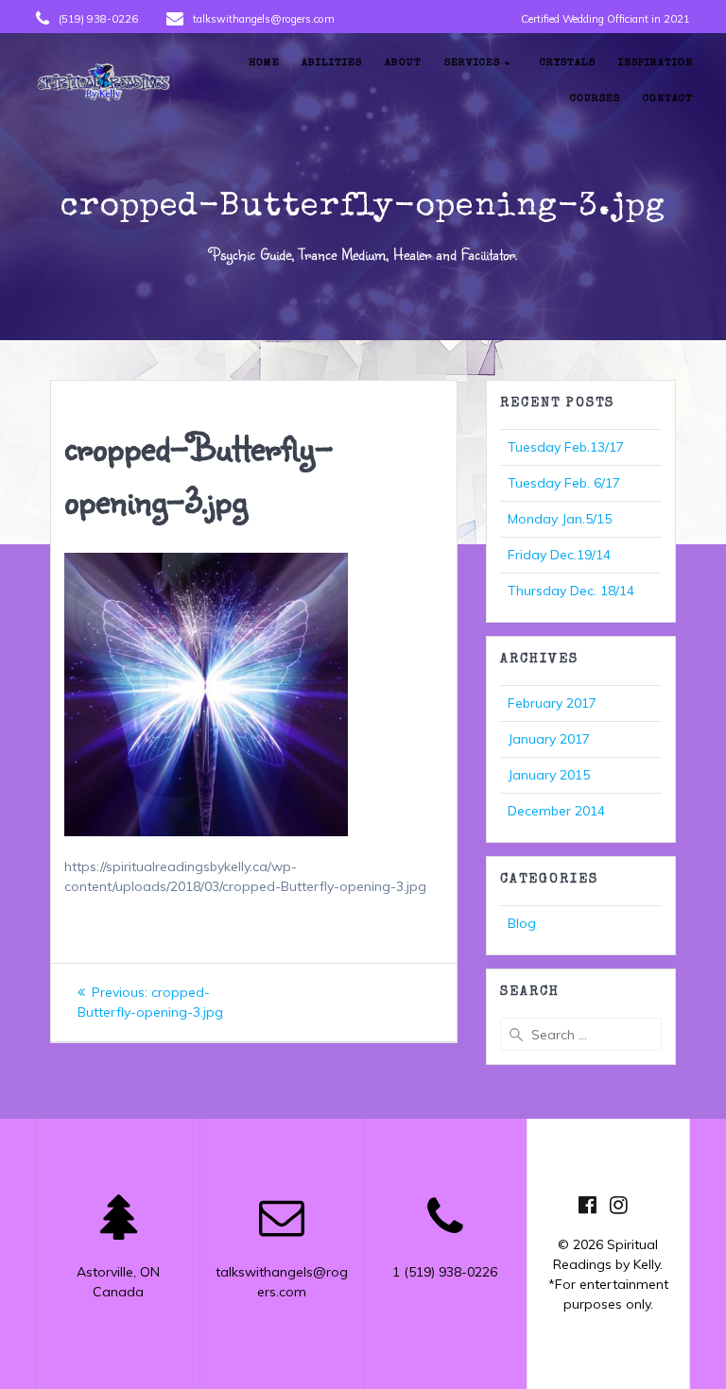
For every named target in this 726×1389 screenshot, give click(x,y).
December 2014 (556, 810)
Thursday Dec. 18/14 (571, 590)
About (403, 63)
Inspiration (655, 63)
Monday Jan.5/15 (560, 518)
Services (472, 63)
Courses (595, 99)
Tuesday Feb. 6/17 (564, 482)
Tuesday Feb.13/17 (566, 446)
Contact (668, 99)
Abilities (332, 63)
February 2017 (552, 703)
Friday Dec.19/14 (559, 554)
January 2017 (549, 738)
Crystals (568, 63)
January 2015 (549, 774)
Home (264, 63)
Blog (522, 923)
